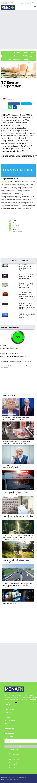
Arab (25, 52)
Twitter (14, 757)
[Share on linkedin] (15, 107)
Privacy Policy (8, 712)
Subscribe (21, 746)
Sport (25, 59)
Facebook (15, 754)
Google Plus (16, 759)
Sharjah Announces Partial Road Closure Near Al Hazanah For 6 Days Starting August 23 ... (17, 585)
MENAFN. (14, 777)
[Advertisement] (18, 29)
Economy (17, 56)
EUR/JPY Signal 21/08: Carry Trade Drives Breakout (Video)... (26, 285)
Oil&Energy (29, 56)
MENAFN (6, 115)
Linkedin (15, 765)
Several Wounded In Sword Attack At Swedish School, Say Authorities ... (16, 493)
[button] (28, 3)
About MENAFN (9, 720)
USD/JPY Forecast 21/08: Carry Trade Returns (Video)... (27, 315)
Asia (32, 52)
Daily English (10, 733)
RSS (13, 767)
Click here (17, 702)
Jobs (5, 723)
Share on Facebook (14, 104)
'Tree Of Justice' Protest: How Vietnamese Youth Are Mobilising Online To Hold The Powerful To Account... (18, 537)
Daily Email (15, 762)
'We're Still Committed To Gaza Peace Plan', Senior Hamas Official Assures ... (16, 418)
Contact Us (7, 715)
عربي (23, 3)
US (6, 52)
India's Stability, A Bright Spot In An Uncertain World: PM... (15, 467)
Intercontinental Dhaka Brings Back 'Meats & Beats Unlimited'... (26, 276)
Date (4, 98)
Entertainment (11, 59)
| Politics (6, 56)
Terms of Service (9, 709)
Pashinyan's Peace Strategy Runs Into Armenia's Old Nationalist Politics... (16, 442)
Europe (16, 52)
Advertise (7, 718)
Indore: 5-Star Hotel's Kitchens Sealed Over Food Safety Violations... (18, 517)
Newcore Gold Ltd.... (10, 603)
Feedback (7, 726)
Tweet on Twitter (26, 104)
